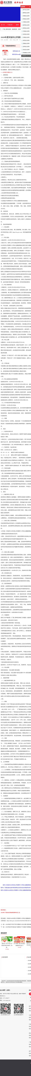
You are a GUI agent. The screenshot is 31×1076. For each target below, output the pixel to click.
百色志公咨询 (26, 18)
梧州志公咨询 (26, 28)
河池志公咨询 (26, 31)
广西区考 (9, 25)
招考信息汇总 (16, 51)
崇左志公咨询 (26, 49)
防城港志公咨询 (26, 52)
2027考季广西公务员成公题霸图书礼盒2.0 (19, 944)
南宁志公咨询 (26, 9)
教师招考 (14, 29)
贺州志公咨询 (26, 46)
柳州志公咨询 (26, 12)
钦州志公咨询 (26, 25)
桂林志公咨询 (26, 15)
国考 (17, 25)
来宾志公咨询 (26, 40)
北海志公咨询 (26, 37)
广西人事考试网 (6, 29)
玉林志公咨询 (26, 22)
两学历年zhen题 (16, 54)
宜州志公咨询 (26, 34)
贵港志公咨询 (26, 43)
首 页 (3, 25)
